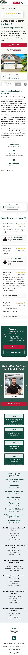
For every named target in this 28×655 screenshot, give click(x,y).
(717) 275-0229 (14, 523)
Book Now (15, 45)
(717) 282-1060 (14, 493)
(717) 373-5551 (15, 50)
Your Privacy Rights (14, 649)
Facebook (14, 638)
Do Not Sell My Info (18, 646)
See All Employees (14, 404)
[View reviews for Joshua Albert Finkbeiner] (5, 262)
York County (8, 8)
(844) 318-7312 (15, 352)
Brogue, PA (7, 226)
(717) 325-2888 (14, 517)
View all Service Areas (12, 209)
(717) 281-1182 (14, 511)
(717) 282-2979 (14, 499)
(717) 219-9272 (14, 482)
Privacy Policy (18, 643)
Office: (14, 533)
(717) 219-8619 (14, 505)
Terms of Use (8, 643)
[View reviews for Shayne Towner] (5, 239)
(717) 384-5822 (14, 476)
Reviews (3, 8)
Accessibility (7, 646)
